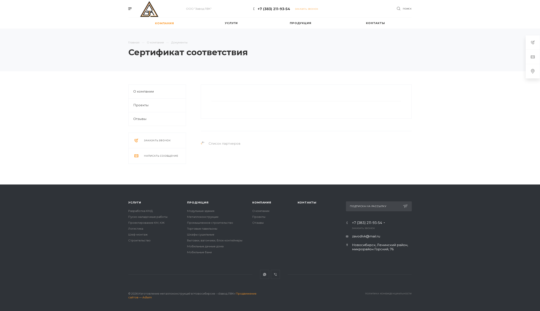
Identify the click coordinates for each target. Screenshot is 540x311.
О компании (143, 91)
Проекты (140, 105)
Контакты (307, 202)
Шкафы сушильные (200, 234)
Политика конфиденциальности (388, 293)
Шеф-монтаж (138, 234)
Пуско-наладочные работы (147, 216)
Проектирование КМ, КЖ (146, 222)
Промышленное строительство (210, 222)
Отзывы (139, 119)
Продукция (197, 202)
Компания (261, 202)
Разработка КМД (140, 211)
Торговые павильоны (202, 228)
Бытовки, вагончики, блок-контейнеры (214, 240)
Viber (275, 274)
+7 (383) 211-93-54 (274, 9)
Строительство (139, 240)
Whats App (264, 274)
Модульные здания (200, 211)
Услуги (134, 202)
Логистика (135, 228)
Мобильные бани (199, 252)
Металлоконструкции (202, 216)
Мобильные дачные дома (205, 246)
